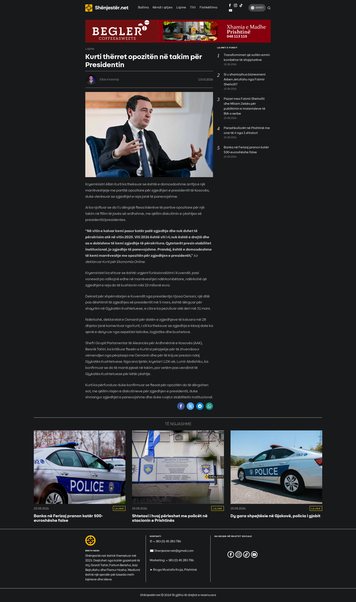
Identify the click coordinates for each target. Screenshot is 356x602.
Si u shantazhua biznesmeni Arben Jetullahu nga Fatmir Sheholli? (245, 79)
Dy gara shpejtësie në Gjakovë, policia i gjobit (275, 516)
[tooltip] (229, 5)
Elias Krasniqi (109, 79)
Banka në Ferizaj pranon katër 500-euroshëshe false (68, 518)
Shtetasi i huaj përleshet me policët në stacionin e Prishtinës (169, 518)
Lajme (89, 49)
